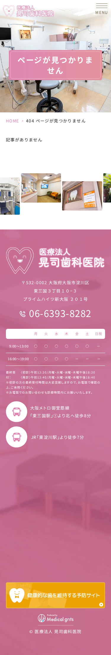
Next (109, 189)
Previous (2, 189)
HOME (12, 121)
